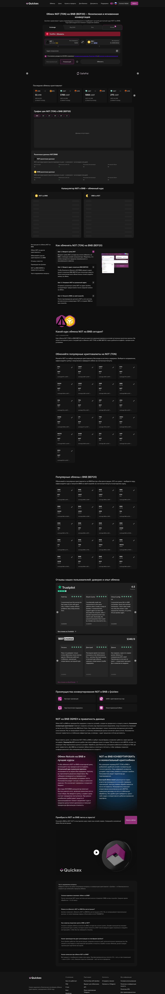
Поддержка (104, 3)
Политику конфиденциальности (108, 56)
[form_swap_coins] (82, 42)
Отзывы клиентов (37, 261)
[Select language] (115, 3)
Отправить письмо (108, 981)
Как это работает (71, 981)
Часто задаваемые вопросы (40, 273)
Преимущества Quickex (38, 264)
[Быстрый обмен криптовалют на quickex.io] (32, 3)
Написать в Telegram (109, 984)
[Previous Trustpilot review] (57, 612)
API (85, 987)
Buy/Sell (72, 27)
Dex (92, 27)
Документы (94, 3)
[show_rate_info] (77, 61)
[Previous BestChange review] (57, 661)
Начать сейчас (131, 820)
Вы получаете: (115, 40)
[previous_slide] (27, 73)
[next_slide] (138, 73)
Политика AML (125, 989)
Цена (60, 3)
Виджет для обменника (91, 984)
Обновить (60, 34)
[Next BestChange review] (135, 661)
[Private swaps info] (115, 26)
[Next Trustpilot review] (135, 612)
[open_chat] (160, 989)
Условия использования (81, 56)
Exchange (53, 27)
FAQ (67, 984)
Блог (67, 990)
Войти (134, 3)
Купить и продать (70, 3)
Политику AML (93, 56)
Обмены (52, 3)
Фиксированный (51, 62)
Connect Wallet (123, 3)
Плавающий (67, 62)
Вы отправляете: (73, 40)
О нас (67, 987)
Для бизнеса (83, 3)
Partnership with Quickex (91, 981)
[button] (96, 852)
